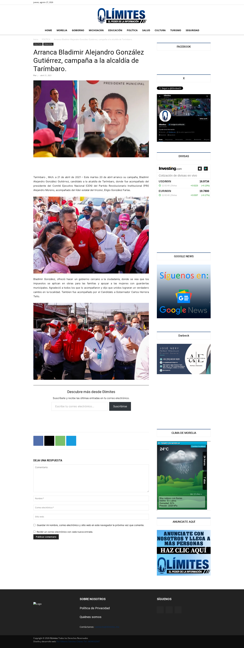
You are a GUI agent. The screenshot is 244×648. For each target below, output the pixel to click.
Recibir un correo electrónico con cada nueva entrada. (65, 531)
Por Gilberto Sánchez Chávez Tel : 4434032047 (78, 641)
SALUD (146, 30)
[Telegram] (71, 441)
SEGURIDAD (192, 30)
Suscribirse (120, 406)
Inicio (35, 39)
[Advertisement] (91, 167)
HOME (48, 30)
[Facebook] (60, 2)
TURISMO (175, 30)
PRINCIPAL (48, 44)
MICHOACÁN (96, 30)
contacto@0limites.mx (107, 626)
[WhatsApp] (60, 441)
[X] (66, 2)
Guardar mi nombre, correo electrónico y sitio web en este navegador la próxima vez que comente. (90, 525)
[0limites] (122, 16)
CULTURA (160, 30)
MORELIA (62, 30)
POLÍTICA (132, 30)
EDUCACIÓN (115, 30)
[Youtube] (71, 2)
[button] (207, 30)
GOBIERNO (78, 30)
